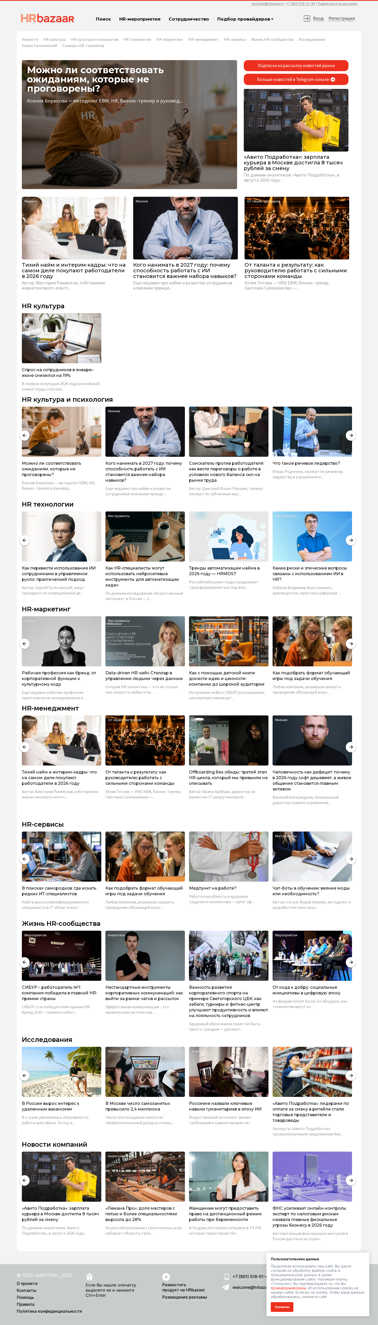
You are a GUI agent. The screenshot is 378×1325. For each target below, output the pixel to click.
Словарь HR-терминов (83, 45)
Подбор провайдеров (243, 19)
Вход (318, 18)
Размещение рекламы (184, 1297)
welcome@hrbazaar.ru (267, 3)
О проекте (27, 1283)
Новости (30, 39)
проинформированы (289, 1288)
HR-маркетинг (169, 39)
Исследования (312, 39)
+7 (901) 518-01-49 (300, 3)
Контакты (26, 1290)
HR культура (54, 39)
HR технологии (137, 39)
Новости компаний (39, 45)
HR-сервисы (235, 39)
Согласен (282, 1307)
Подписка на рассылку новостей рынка (296, 65)
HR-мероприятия (139, 19)
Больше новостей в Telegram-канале (293, 79)
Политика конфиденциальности (49, 1311)
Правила (25, 1304)
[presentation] (24, 435)
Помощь (25, 1297)
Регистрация (342, 18)
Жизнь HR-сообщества (272, 39)
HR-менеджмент (203, 39)
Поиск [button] (103, 19)
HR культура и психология (94, 39)
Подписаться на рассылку (337, 3)
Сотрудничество (189, 19)
